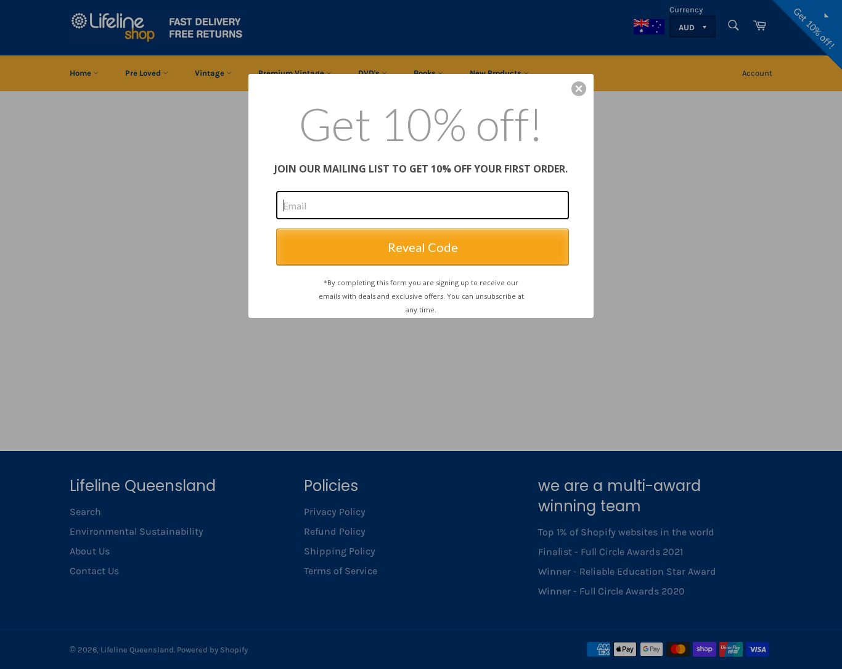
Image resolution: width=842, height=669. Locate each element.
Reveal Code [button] (423, 247)
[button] (578, 88)
